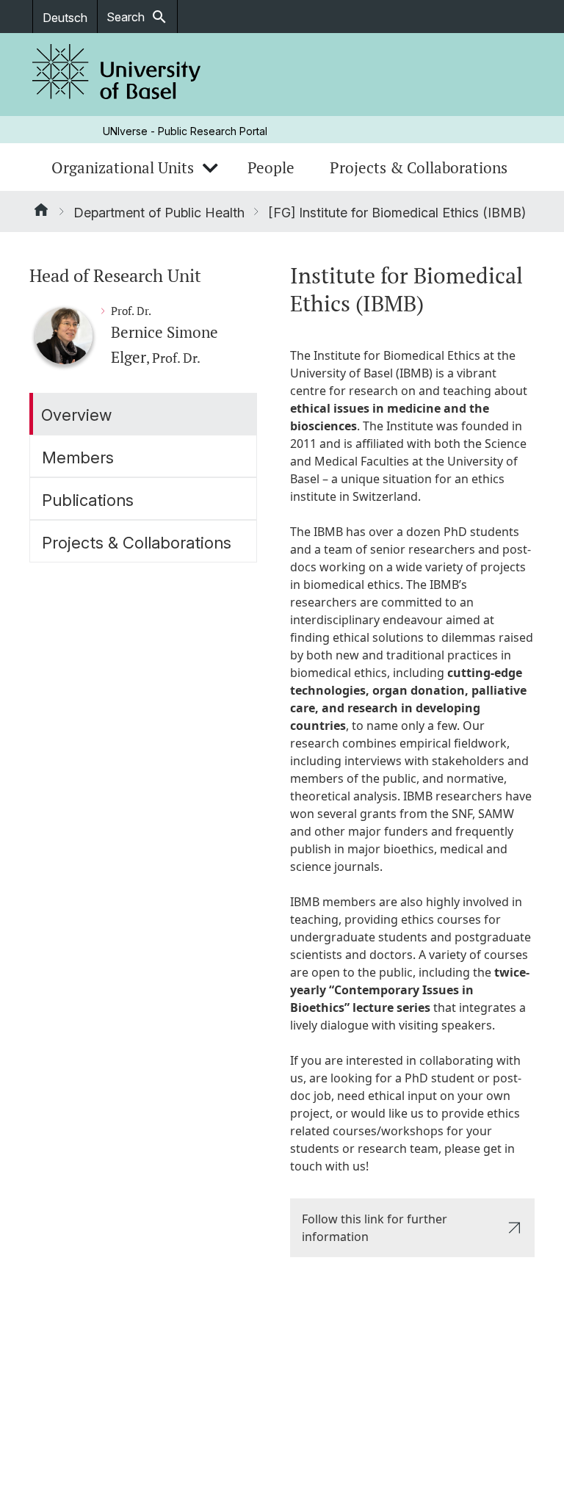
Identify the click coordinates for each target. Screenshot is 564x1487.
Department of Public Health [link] (159, 212)
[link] (116, 74)
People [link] (270, 167)
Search (137, 17)
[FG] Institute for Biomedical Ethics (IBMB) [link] (397, 212)
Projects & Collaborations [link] (418, 167)
